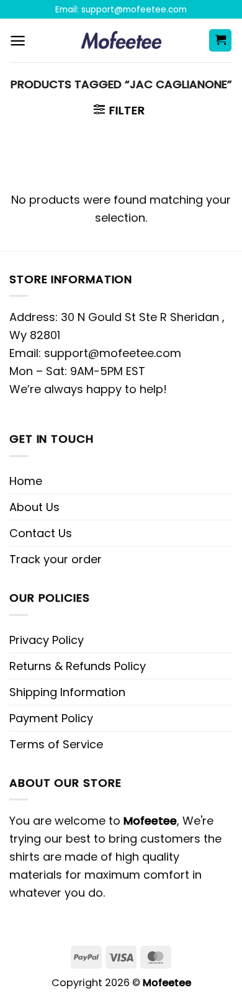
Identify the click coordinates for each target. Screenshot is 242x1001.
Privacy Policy (46, 640)
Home (25, 481)
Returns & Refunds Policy (77, 666)
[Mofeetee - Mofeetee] (121, 40)
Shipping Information (67, 692)
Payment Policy (51, 718)
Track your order (55, 559)
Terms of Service (56, 744)
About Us (34, 507)
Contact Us (40, 533)
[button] (17, 40)
